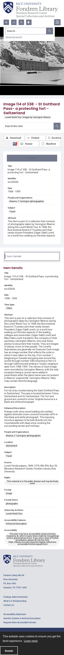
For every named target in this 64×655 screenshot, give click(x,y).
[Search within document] (57, 126)
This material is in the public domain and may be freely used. (32, 482)
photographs (12, 503)
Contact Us (8, 605)
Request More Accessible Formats (19, 622)
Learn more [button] (31, 641)
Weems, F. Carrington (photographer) (26, 201)
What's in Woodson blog (14, 601)
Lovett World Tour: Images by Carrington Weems (28, 117)
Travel (12, 211)
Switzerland (11, 446)
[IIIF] (15, 144)
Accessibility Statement (14, 614)
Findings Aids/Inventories (15, 597)
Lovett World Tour (14, 514)
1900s (9, 308)
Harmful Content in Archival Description (22, 618)
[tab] (32, 158)
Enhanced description (16, 524)
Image (9, 493)
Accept (9, 650)
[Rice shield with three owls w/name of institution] (30, 10)
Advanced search (13, 37)
